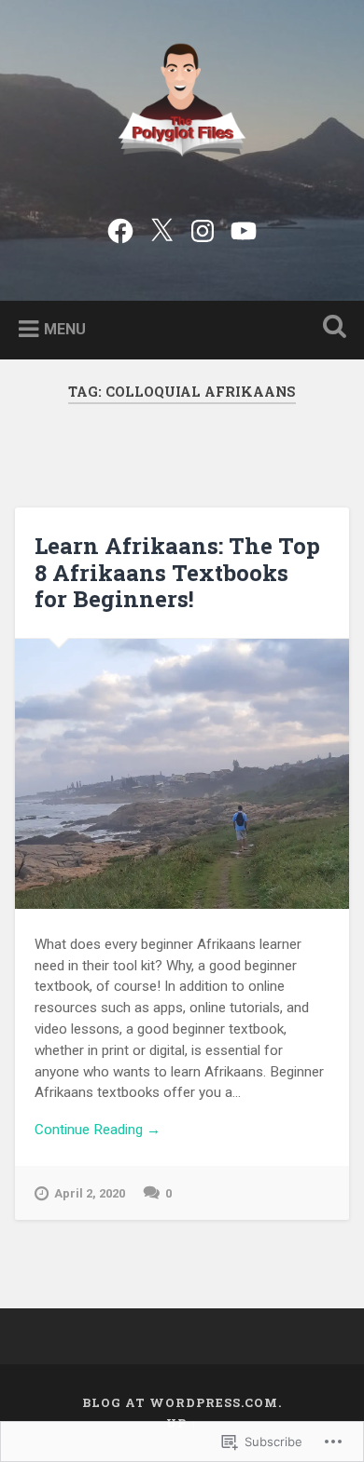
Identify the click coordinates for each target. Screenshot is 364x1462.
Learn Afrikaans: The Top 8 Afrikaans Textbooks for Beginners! (177, 573)
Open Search (331, 328)
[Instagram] (202, 228)
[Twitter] (161, 228)
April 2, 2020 (89, 1193)
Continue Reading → (98, 1129)
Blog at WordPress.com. (182, 1402)
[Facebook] (120, 228)
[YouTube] (244, 228)
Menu (65, 328)
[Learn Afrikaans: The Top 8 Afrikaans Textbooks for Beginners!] (182, 774)
